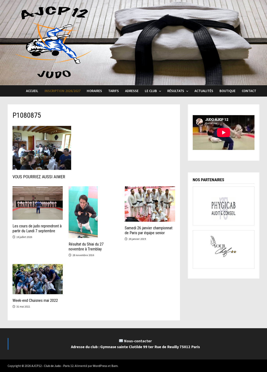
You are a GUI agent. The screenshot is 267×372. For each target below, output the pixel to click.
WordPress (100, 366)
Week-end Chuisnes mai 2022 (35, 300)
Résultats (175, 91)
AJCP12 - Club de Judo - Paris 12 (52, 366)
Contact (249, 91)
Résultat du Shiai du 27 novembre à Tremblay (86, 246)
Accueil (32, 91)
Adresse (132, 91)
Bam (114, 366)
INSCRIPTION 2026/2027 (63, 91)
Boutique (228, 91)
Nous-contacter (138, 340)
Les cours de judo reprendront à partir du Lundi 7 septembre (37, 228)
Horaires (94, 91)
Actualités (203, 91)
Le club (151, 91)
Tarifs (113, 91)
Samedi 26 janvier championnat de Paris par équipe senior (148, 230)
